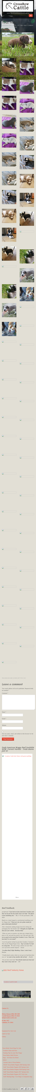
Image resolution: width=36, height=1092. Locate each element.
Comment (5, 693)
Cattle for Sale (6, 1034)
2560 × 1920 (23, 25)
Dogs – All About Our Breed (10, 1057)
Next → (11, 29)
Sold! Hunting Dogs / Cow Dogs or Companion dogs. (18, 1076)
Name (4, 712)
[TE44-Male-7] (18, 44)
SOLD (4, 1060)
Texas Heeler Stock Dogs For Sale (11, 1048)
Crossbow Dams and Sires (10, 1050)
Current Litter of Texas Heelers (11, 1062)
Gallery (4, 1036)
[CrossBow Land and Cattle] (18, 6)
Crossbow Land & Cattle (10, 982)
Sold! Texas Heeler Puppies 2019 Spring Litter (16, 1067)
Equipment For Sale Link (9, 1031)
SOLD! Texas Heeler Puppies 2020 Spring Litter (16, 1065)
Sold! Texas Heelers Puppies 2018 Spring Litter (16, 1069)
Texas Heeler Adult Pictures (10, 1055)
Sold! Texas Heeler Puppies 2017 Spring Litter (16, 1072)
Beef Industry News (15, 970)
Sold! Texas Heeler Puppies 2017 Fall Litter (15, 1074)
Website (4, 725)
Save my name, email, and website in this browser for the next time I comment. (17, 734)
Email (4, 718)
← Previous (5, 29)
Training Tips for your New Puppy (12, 1053)
